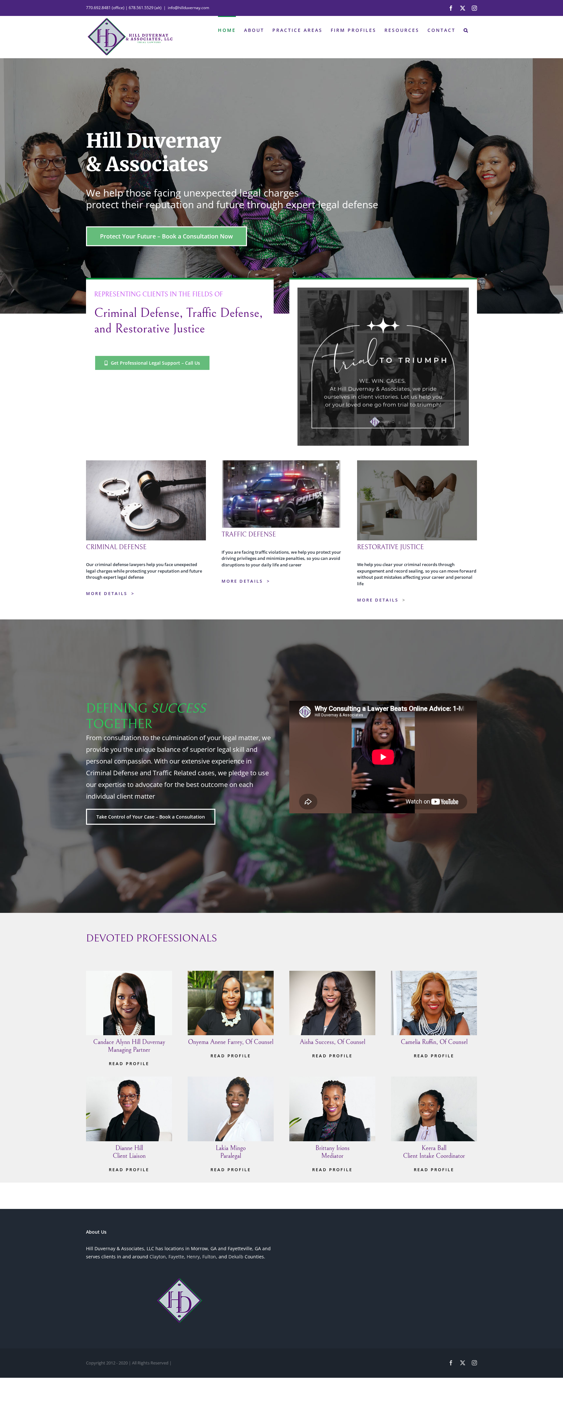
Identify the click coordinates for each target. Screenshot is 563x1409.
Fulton (209, 1256)
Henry (193, 1256)
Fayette (176, 1256)
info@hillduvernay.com (188, 7)
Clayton (158, 1256)
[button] (466, 29)
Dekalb (235, 1256)
